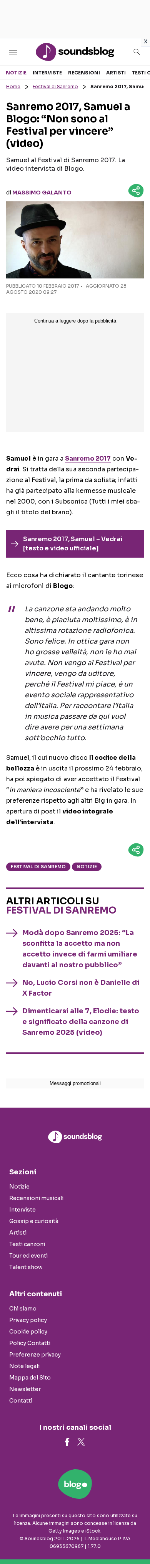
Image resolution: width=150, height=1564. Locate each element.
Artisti (116, 73)
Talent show (26, 1267)
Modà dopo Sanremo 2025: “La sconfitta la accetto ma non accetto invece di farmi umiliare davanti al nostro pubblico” (79, 949)
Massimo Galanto (42, 192)
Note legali (24, 1366)
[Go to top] (134, 1538)
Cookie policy (28, 1331)
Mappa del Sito (30, 1377)
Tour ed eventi (28, 1255)
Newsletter (25, 1389)
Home (13, 86)
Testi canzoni (27, 1244)
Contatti (20, 1400)
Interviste (47, 73)
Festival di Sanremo (55, 86)
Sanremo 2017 (88, 458)
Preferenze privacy (35, 1354)
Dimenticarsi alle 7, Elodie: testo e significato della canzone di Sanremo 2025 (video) (80, 1022)
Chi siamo (23, 1308)
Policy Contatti (29, 1343)
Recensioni (84, 73)
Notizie (16, 73)
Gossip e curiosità (33, 1221)
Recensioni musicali (36, 1198)
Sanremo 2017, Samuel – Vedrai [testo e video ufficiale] (72, 543)
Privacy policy (28, 1320)
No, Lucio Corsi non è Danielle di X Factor (80, 988)
